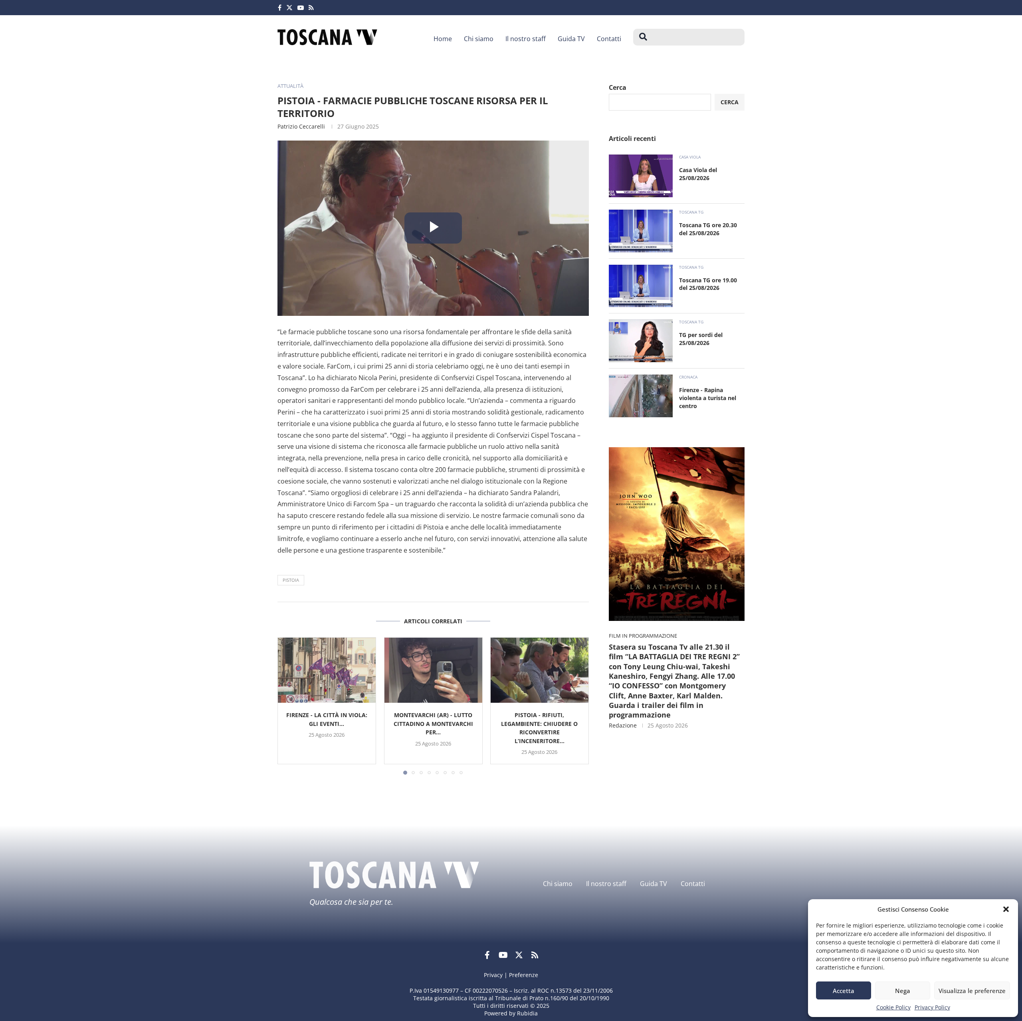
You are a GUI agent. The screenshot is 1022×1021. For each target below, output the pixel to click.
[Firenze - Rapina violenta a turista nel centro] (641, 396)
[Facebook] (279, 7)
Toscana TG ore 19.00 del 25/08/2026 (708, 284)
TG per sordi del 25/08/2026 (701, 339)
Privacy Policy (932, 1007)
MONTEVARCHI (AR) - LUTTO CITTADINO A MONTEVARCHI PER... (433, 723)
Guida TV (571, 38)
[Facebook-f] (487, 955)
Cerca (617, 87)
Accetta (843, 991)
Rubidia (527, 1013)
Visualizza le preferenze (972, 991)
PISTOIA (291, 580)
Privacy (493, 975)
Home (443, 38)
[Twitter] (289, 7)
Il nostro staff (525, 38)
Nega (902, 991)
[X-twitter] (519, 955)
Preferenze (523, 975)
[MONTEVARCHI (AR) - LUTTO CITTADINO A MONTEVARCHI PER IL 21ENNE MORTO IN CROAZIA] (433, 670)
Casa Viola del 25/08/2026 (698, 174)
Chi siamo (478, 38)
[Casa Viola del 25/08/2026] (641, 176)
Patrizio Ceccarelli (301, 126)
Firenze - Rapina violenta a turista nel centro (707, 398)
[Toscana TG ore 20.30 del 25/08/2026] (641, 231)
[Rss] (311, 7)
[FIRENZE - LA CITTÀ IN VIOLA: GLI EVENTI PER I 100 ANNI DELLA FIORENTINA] (327, 670)
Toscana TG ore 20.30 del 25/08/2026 (708, 229)
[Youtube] (300, 7)
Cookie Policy (893, 1007)
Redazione (623, 725)
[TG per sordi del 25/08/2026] (641, 340)
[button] (1006, 909)
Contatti (609, 38)
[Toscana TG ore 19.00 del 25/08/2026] (641, 286)
